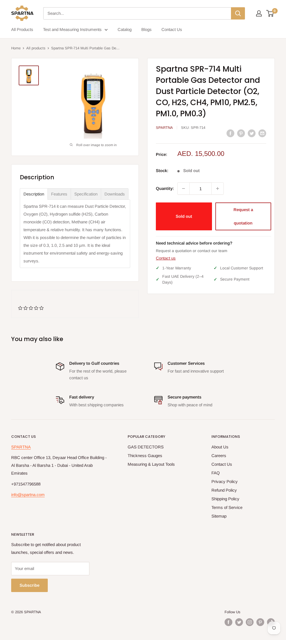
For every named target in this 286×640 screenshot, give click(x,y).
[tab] (34, 194)
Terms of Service (226, 507)
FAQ (215, 472)
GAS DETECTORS (146, 447)
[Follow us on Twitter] (239, 622)
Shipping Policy (225, 498)
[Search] (238, 13)
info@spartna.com (28, 494)
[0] (270, 13)
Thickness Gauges (145, 455)
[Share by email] (262, 133)
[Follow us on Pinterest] (260, 622)
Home (16, 48)
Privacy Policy (224, 481)
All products (36, 48)
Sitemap (219, 516)
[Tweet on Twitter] (252, 133)
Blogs (146, 29)
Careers (218, 455)
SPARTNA (21, 447)
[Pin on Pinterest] (241, 133)
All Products (22, 29)
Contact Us (171, 29)
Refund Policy (224, 490)
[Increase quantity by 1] (217, 188)
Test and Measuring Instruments (72, 29)
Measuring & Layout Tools (151, 464)
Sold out (184, 216)
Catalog (125, 29)
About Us (219, 447)
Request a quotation (243, 216)
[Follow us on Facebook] (228, 622)
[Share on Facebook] (230, 133)
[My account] (259, 13)
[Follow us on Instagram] (250, 622)
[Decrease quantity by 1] (183, 188)
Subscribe (29, 585)
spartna (164, 127)
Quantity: (165, 188)
